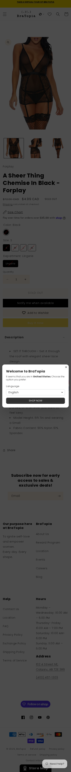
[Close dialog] (66, 367)
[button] (35, 392)
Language (13, 386)
